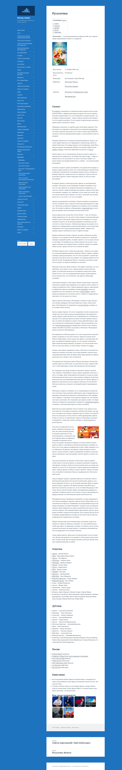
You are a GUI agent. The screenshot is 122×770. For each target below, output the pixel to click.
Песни (55, 30)
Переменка (20, 132)
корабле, (57, 111)
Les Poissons (56, 665)
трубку (54, 149)
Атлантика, (93, 129)
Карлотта (55, 574)
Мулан (19, 123)
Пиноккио (20, 135)
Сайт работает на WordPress (80, 766)
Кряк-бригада (21, 109)
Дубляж (56, 28)
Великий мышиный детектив (23, 73)
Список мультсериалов (24, 40)
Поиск (19, 241)
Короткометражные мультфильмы (23, 49)
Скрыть (64, 20)
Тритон (54, 565)
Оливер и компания (23, 129)
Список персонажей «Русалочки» (24, 174)
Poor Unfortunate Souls (59, 663)
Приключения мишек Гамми (23, 150)
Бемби (19, 70)
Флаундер (55, 563)
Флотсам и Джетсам (59, 578)
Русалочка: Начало (23, 163)
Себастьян (55, 560)
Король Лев (20, 100)
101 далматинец (22, 52)
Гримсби (55, 572)
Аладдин (19, 55)
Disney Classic (21, 30)
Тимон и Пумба (21, 213)
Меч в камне (21, 121)
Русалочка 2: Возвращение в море (26, 169)
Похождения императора (24, 147)
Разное (19, 232)
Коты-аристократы (22, 103)
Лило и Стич (20, 115)
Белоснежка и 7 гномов (24, 67)
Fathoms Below (57, 654)
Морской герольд (58, 581)
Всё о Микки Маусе (22, 80)
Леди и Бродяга (21, 112)
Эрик (54, 556)
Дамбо (19, 92)
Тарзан (19, 208)
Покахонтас (20, 144)
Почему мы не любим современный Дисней (23, 36)
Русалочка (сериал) (24, 166)
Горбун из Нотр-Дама (23, 86)
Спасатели (20, 202)
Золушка (19, 95)
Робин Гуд (20, 154)
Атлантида (20, 61)
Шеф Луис (55, 576)
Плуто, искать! (31, 243)
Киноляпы (57, 32)
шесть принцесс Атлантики (78, 656)
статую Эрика (84, 292)
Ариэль (54, 554)
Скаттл (54, 567)
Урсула (54, 558)
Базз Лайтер (20, 64)
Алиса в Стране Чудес (23, 58)
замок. (91, 346)
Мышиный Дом (21, 126)
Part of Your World (58, 658)
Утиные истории (22, 216)
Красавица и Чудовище (24, 106)
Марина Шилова (66, 727)
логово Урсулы (83, 305)
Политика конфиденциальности (61, 766)
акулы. (91, 149)
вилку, (61, 149)
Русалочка (20, 157)
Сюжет (56, 23)
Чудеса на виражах (22, 229)
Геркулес (20, 83)
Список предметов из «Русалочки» (24, 188)
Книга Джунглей (22, 97)
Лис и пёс (20, 118)
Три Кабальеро (21, 210)
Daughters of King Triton (60, 656)
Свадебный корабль (92, 402)
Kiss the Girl (56, 667)
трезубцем (84, 289)
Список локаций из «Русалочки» (24, 192)
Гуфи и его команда (22, 89)
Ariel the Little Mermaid (25, 196)
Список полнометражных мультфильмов (24, 44)
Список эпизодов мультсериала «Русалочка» (26, 178)
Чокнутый (20, 227)
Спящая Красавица (22, 205)
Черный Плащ (21, 219)
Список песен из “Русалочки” (23, 183)
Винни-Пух (20, 77)
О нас (18, 33)
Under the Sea (56, 661)
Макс (54, 569)
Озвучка (56, 26)
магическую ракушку (63, 325)
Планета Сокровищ (22, 141)
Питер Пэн (20, 138)
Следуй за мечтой (22, 199)
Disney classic (23, 17)
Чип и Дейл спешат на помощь (23, 223)
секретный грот (87, 208)
